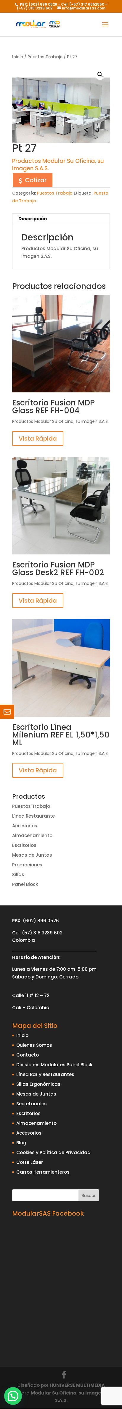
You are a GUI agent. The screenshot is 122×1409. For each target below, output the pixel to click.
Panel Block (25, 884)
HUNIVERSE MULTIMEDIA (77, 1385)
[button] (100, 74)
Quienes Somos (34, 1045)
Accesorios (24, 826)
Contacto (27, 1055)
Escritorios (24, 845)
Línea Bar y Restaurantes (45, 1074)
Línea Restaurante (33, 816)
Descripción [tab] (32, 219)
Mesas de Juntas (32, 855)
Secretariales (31, 1104)
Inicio (17, 57)
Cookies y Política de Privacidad (53, 1152)
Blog (21, 1143)
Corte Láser (29, 1162)
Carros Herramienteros (43, 1172)
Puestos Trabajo (45, 57)
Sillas (18, 874)
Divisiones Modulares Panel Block (54, 1065)
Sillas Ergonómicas (38, 1084)
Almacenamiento (32, 835)
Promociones (27, 865)
